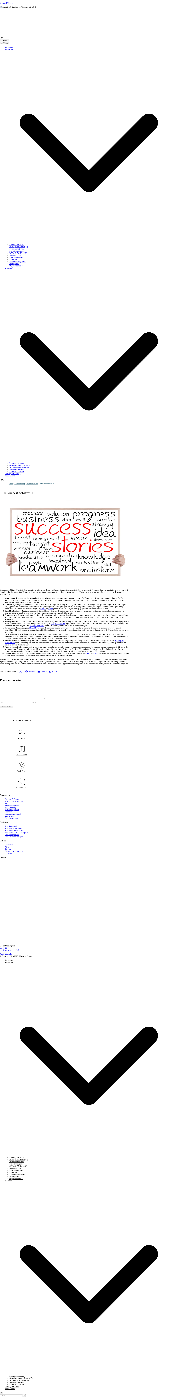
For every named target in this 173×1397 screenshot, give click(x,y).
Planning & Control (16, 245)
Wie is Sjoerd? (10, 476)
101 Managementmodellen (19, 467)
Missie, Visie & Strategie (18, 247)
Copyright (8, 853)
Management (14, 264)
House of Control (6, 3)
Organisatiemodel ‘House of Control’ (23, 465)
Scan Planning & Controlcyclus (16, 833)
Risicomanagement (16, 257)
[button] (2, 38)
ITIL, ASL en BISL (58, 624)
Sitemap (8, 849)
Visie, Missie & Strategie (14, 801)
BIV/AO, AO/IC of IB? (18, 253)
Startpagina (9, 47)
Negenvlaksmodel (32, 484)
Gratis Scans (21, 771)
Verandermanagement (17, 262)
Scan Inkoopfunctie (12, 835)
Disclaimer (9, 845)
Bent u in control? (21, 787)
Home (11, 484)
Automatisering (15, 255)
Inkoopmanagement (16, 249)
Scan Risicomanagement (14, 828)
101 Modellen (21, 755)
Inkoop (7, 803)
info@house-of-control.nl (9, 950)
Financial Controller (16, 472)
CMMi (50, 609)
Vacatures (21, 739)
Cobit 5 (43, 609)
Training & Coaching (12, 474)
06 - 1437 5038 (5, 948)
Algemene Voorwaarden (14, 851)
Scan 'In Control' (11, 826)
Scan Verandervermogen (14, 837)
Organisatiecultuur (16, 266)
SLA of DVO (34, 628)
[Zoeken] (24, 1395)
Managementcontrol (16, 463)
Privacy (7, 847)
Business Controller (16, 469)
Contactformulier (6, 954)
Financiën (13, 259)
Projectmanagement (16, 251)
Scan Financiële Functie (13, 830)
